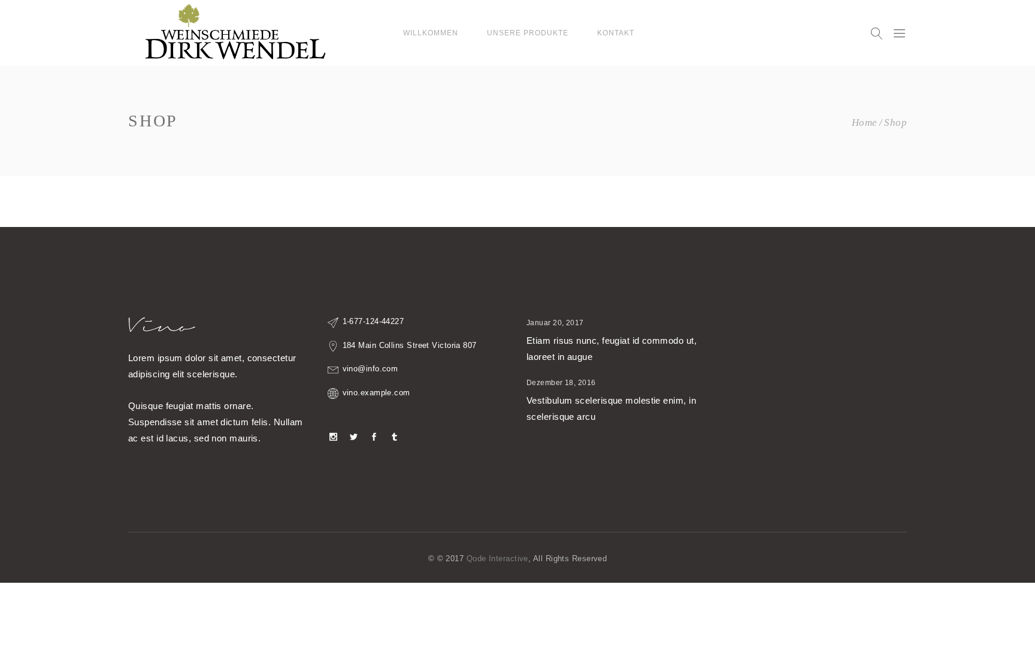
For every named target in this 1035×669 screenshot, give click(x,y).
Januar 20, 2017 (555, 323)
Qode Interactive (497, 558)
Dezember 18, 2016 (561, 383)
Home (864, 122)
